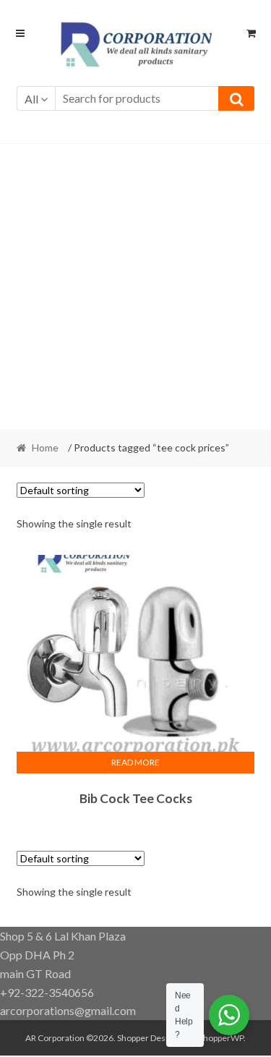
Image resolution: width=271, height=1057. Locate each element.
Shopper (133, 1037)
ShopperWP (221, 1037)
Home (45, 447)
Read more (135, 762)
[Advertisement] (135, 287)
